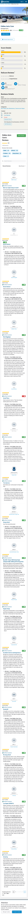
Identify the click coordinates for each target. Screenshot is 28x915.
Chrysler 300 (14, 475)
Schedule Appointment (8, 39)
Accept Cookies (16, 911)
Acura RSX (14, 701)
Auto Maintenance (11, 108)
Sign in (22, 1)
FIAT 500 (14, 795)
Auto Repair (7, 4)
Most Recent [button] (22, 166)
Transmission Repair (20, 108)
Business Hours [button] (8, 119)
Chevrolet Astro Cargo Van (14, 514)
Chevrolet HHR (14, 644)
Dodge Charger (14, 599)
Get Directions (8, 124)
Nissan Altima (14, 389)
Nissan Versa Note (14, 746)
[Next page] (25, 892)
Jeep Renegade (14, 277)
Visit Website (7, 115)
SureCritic (2, 4)
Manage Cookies (6, 911)
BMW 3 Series (14, 179)
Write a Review (6, 34)
